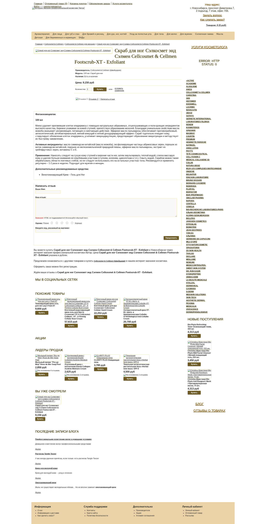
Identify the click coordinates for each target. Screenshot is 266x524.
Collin (189, 163)
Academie (191, 84)
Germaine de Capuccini (198, 239)
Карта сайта (92, 513)
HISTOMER (191, 101)
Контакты (91, 510)
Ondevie (190, 171)
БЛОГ (199, 404)
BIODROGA (191, 186)
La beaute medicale (196, 280)
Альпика (190, 236)
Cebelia (190, 207)
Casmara (191, 289)
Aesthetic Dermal (195, 300)
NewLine (190, 262)
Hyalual (190, 283)
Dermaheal (192, 286)
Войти (36, 6)
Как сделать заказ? (212, 19)
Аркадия (190, 130)
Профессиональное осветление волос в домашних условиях (63, 439)
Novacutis (191, 110)
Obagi (189, 113)
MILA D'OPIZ (191, 242)
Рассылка (189, 516)
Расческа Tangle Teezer (45, 454)
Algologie (191, 86)
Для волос (172, 34)
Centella (191, 204)
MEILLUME (191, 259)
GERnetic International (198, 119)
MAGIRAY (190, 133)
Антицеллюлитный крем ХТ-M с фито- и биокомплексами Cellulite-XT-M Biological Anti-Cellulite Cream (136, 314)
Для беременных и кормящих (61, 37)
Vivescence (192, 309)
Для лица (57, 34)
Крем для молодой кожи (46, 468)
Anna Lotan (192, 148)
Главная (38, 3)
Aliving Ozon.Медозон (197, 215)
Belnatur (191, 174)
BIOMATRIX (191, 227)
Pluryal (190, 189)
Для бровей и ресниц (93, 34)
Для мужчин (186, 34)
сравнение (119, 90)
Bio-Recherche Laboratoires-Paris (204, 209)
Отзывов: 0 (93, 99)
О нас (40, 510)
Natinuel (190, 145)
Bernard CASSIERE (196, 183)
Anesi (189, 89)
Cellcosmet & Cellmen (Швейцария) (106, 70)
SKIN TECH (191, 297)
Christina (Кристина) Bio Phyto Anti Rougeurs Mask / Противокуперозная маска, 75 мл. (199, 382)
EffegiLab (191, 224)
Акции (138, 513)
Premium (190, 139)
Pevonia (190, 303)
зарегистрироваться (52, 6)
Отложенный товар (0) (56, 3)
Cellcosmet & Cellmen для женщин (80, 44)
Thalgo (190, 253)
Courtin (190, 136)
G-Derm (190, 292)
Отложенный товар (193, 513)
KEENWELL (191, 104)
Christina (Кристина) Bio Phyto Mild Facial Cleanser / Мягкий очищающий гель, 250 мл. (199, 354)
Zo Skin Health (193, 251)
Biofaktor (191, 192)
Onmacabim (192, 277)
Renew (189, 125)
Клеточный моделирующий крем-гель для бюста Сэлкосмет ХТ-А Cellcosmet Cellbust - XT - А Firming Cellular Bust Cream (77, 314)
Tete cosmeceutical (196, 154)
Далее (38, 449)
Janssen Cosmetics (196, 221)
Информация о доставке (48, 513)
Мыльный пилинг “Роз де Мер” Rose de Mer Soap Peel (48, 363)
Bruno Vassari (194, 180)
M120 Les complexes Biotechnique (204, 168)
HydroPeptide (193, 274)
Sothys (190, 116)
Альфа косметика (195, 212)
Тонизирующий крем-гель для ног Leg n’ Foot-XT (46, 305)
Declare (190, 256)
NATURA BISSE (193, 166)
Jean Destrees (194, 230)
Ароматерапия (42, 34)
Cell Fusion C (193, 157)
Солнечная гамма (204, 34)
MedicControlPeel (196, 265)
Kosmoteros (192, 127)
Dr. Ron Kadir (193, 271)
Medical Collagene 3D (198, 160)
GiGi (188, 98)
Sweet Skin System (196, 268)
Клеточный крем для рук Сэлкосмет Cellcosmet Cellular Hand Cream (105, 308)
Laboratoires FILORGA (197, 122)
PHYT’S (189, 151)
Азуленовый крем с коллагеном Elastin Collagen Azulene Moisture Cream (77, 366)
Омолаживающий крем (45, 483)
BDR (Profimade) (194, 195)
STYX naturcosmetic (197, 245)
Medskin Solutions (196, 294)
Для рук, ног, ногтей (117, 34)
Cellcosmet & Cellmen (54, 44)
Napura (190, 201)
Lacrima (190, 107)
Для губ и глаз (72, 34)
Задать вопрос (212, 15)
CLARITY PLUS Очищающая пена (106, 361)
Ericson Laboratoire (197, 177)
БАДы (82, 37)
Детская (39, 37)
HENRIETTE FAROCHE (196, 142)
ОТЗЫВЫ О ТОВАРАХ (209, 410)
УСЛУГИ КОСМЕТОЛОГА (209, 47)
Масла (219, 34)
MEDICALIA (191, 306)
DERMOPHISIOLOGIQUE (197, 312)
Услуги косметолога (122, 3)
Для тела (159, 34)
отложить (119, 88)
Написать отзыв (108, 99)
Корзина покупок (78, 3)
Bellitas (190, 218)
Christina (191, 95)
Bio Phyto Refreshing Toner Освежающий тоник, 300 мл (199, 327)
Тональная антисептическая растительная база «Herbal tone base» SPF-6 (136, 366)
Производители (143, 510)
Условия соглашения (145, 516)
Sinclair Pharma (195, 198)
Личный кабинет (192, 510)
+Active (190, 81)
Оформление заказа (99, 3)
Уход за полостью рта (140, 34)
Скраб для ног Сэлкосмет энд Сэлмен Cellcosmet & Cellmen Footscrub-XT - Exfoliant (133, 44)
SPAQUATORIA (193, 248)
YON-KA (189, 233)
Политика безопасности (97, 516)
